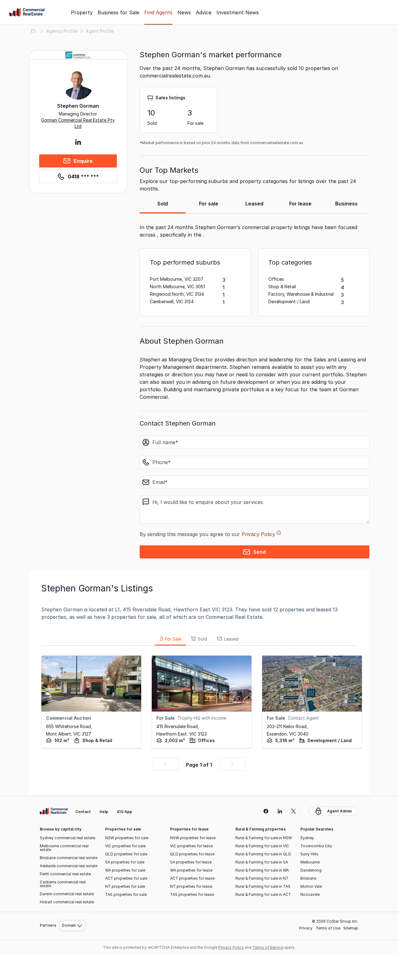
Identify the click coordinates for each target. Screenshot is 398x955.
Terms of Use (328, 928)
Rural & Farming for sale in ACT (263, 894)
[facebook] (266, 811)
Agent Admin (339, 811)
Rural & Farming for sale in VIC (262, 846)
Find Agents (158, 12)
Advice (203, 12)
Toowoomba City (316, 846)
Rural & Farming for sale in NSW (263, 837)
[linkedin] (280, 811)
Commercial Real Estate (27, 12)
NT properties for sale (125, 886)
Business (346, 203)
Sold (162, 203)
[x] (294, 811)
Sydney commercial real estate (67, 837)
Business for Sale (118, 12)
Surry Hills (309, 854)
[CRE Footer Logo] (54, 811)
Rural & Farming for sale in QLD (263, 854)
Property (82, 12)
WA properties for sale (125, 870)
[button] (165, 763)
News (184, 12)
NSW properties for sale (126, 837)
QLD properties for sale (126, 854)
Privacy (305, 928)
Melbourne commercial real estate (64, 848)
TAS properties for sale (126, 894)
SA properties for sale (124, 862)
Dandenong (311, 870)
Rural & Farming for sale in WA (262, 870)
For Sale (170, 638)
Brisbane (308, 878)
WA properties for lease (191, 870)
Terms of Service (267, 947)
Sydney (307, 837)
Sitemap (350, 928)
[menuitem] (72, 912)
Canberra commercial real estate (63, 884)
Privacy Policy (258, 534)
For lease (300, 203)
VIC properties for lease (191, 846)
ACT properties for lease (192, 878)
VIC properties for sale (125, 846)
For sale (208, 203)
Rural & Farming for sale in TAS (262, 886)
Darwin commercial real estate (67, 893)
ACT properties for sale (126, 878)
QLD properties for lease (192, 854)
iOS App (124, 811)
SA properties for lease (190, 862)
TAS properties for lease (192, 894)
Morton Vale (311, 886)
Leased (254, 203)
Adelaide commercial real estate (68, 865)
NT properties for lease (191, 886)
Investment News (237, 12)
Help (104, 811)
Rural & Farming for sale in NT (262, 878)
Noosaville (310, 894)
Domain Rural (71, 912)
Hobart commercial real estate (67, 902)
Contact (83, 811)
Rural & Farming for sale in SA (261, 862)
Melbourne (310, 862)
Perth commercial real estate (65, 874)
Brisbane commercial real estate (68, 857)
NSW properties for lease (192, 837)
